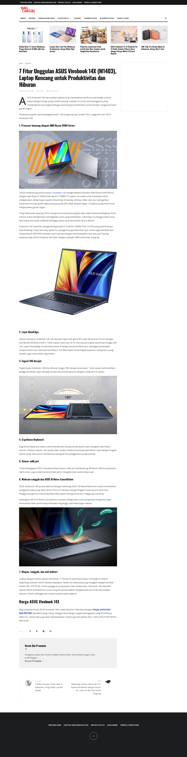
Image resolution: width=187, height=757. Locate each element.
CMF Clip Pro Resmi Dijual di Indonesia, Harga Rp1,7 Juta (152, 47)
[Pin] (43, 631)
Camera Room (90, 18)
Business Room (107, 18)
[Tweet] (37, 631)
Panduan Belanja (46, 18)
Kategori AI (63, 18)
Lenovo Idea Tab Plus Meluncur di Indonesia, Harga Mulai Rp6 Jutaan (62, 48)
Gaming (77, 18)
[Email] (50, 631)
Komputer (40, 91)
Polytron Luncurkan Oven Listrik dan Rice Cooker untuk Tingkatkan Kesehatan (92, 48)
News (23, 18)
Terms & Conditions (93, 2)
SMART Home (123, 18)
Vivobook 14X (59, 192)
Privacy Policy (64, 2)
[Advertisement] (144, 88)
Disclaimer (77, 2)
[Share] (30, 631)
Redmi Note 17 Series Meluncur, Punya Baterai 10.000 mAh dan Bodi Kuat (32, 48)
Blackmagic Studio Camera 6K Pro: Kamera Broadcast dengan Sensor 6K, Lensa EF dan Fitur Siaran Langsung (86, 687)
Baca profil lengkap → (34, 661)
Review (32, 18)
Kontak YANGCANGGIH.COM (45, 2)
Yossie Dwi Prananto (26, 91)
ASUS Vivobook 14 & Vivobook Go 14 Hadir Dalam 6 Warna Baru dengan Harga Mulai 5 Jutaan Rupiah (124, 50)
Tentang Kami (26, 2)
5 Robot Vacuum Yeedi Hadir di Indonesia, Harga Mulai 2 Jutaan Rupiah (49, 686)
